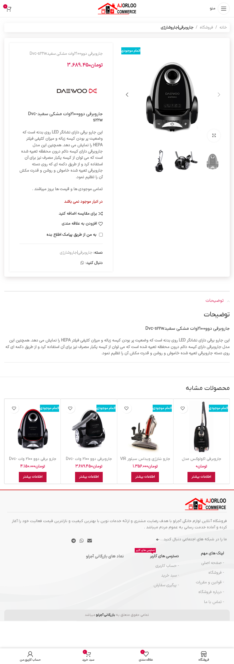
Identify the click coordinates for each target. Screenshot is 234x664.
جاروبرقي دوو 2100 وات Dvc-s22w (89, 461)
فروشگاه (206, 27)
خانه (223, 27)
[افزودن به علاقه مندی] (183, 408)
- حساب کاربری (167, 566)
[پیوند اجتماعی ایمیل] (90, 540)
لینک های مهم (212, 553)
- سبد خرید (170, 576)
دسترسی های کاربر (157, 555)
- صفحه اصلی (212, 563)
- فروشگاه (216, 573)
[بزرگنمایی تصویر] (213, 135)
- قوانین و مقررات (210, 582)
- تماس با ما (214, 602)
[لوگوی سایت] (117, 8)
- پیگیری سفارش (166, 585)
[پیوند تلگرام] (73, 540)
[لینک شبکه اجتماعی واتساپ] (82, 263)
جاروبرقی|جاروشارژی (177, 27)
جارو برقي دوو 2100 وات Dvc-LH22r (32, 461)
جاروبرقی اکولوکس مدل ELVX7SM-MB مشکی (201, 461)
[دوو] (77, 91)
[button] (219, 94)
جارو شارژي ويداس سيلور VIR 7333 (145, 461)
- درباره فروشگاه (211, 592)
